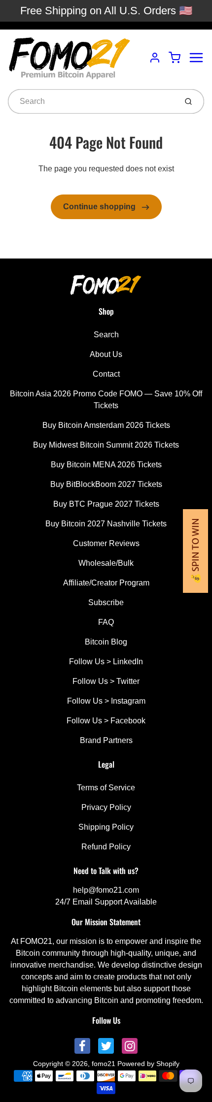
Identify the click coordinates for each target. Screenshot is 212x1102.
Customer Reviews (106, 543)
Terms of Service (106, 787)
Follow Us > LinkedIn (106, 661)
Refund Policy (106, 847)
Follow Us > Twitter (106, 681)
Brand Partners (106, 740)
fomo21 (103, 1064)
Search (106, 334)
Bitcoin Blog (106, 642)
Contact (106, 374)
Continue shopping (100, 206)
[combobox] (91, 101)
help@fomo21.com (106, 890)
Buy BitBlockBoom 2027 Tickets (106, 484)
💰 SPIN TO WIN (195, 551)
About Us (106, 354)
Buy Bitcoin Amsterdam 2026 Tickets (106, 425)
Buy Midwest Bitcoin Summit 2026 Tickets (106, 445)
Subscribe (106, 602)
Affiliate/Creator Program (106, 583)
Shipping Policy (106, 827)
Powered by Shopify (148, 1064)
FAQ (106, 622)
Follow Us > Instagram (106, 701)
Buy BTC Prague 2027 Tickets (106, 504)
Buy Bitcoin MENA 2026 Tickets (106, 464)
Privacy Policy (106, 807)
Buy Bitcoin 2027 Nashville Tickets (106, 523)
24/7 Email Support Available (106, 902)
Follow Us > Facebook (106, 720)
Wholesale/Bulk (106, 563)
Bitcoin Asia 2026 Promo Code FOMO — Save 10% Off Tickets (106, 399)
